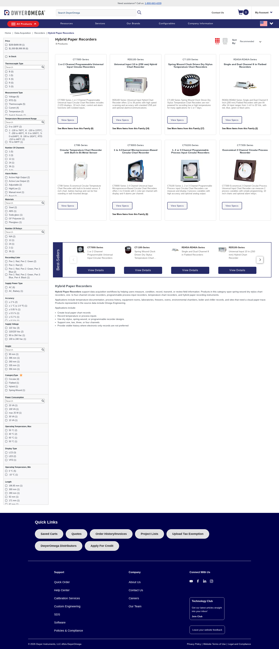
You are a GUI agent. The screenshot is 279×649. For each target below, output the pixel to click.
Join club (197, 616)
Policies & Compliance (68, 630)
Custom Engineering (67, 606)
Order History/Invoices (111, 533)
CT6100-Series (190, 145)
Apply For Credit (102, 545)
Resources (66, 23)
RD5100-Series (136, 59)
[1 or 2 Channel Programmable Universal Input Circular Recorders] (80, 85)
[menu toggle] (14, 23)
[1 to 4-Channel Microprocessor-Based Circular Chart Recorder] (135, 171)
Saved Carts (49, 533)
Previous (73, 259)
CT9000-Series (136, 145)
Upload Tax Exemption (187, 533)
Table (225, 44)
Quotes (77, 533)
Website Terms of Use (214, 644)
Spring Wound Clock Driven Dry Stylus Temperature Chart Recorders (190, 65)
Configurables (167, 23)
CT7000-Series (81, 59)
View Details (96, 270)
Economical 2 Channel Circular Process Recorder (245, 151)
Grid (217, 44)
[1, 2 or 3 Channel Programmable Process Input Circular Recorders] (190, 171)
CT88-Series (81, 145)
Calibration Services (67, 598)
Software (60, 622)
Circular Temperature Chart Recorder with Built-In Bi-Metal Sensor (81, 151)
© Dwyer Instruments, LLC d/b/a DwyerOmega (54, 644)
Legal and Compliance (239, 644)
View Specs (67, 120)
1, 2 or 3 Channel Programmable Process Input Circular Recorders (190, 151)
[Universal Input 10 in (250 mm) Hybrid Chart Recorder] (135, 85)
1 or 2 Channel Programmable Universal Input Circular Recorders (80, 65)
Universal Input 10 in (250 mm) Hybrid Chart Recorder (135, 65)
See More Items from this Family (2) (240, 128)
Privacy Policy (194, 644)
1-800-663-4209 (153, 3)
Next (259, 259)
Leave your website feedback (207, 629)
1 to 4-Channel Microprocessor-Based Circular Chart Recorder (135, 151)
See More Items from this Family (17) (185, 128)
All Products (24, 24)
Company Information (200, 23)
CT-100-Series (190, 59)
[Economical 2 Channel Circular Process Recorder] (245, 171)
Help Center (62, 590)
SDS (57, 614)
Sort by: (234, 41)
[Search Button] (139, 13)
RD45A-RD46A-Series (245, 59)
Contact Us (218, 12)
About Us (135, 582)
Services (100, 23)
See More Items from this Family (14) (130, 128)
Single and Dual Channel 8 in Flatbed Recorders (245, 65)
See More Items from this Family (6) (75, 128)
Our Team (135, 606)
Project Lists (149, 533)
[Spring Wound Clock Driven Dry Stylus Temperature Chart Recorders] (190, 85)
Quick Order (62, 582)
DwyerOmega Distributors (59, 545)
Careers (134, 598)
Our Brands (133, 23)
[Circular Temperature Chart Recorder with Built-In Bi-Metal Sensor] (80, 171)
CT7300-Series (245, 145)
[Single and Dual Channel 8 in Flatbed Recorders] (245, 85)
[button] (267, 23)
